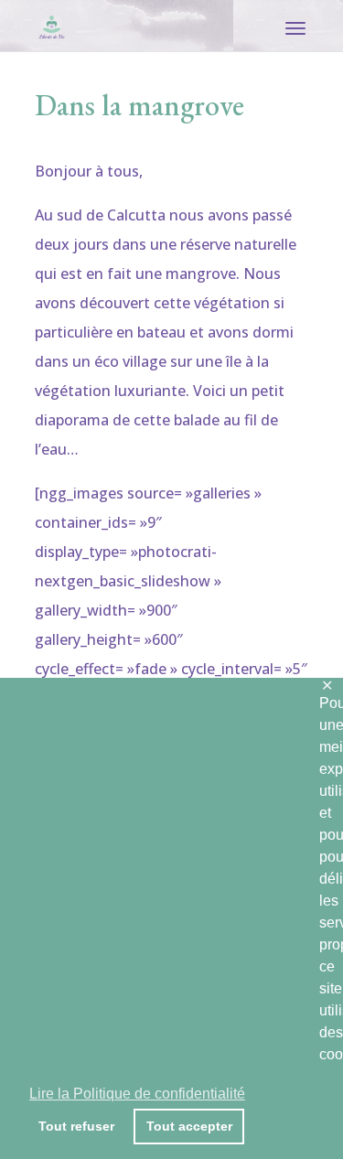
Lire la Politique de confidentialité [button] (137, 1093)
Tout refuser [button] (76, 1126)
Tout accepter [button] (189, 1126)
